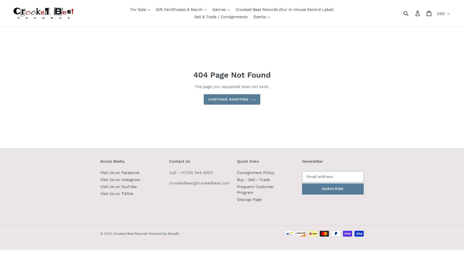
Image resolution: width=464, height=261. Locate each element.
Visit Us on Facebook (119, 172)
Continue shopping (228, 99)
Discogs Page (249, 199)
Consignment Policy (255, 172)
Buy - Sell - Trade (253, 179)
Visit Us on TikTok (116, 193)
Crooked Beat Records (130, 233)
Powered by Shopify (164, 233)
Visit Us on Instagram (120, 179)
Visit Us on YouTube (118, 186)
